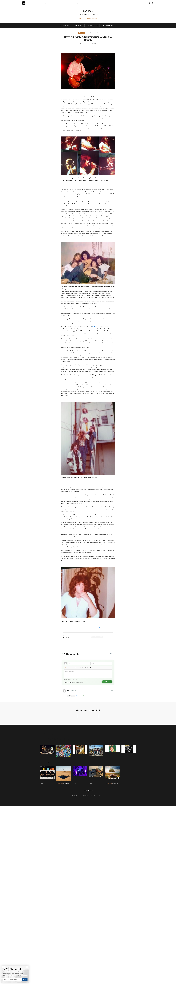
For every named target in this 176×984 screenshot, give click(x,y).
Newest (106, 653)
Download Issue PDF (110, 25)
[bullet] (83, 668)
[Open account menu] (149, 3)
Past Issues (93, 25)
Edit (78, 695)
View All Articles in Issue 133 (88, 716)
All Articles (79, 25)
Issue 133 (86, 636)
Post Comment (107, 681)
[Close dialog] (27, 967)
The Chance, (95, 326)
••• (112, 690)
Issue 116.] (109, 96)
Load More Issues (88, 790)
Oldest (111, 653)
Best (102, 653)
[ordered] (81, 668)
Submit (25, 979)
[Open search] (146, 3)
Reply (84, 695)
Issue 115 (101, 96)
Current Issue (66, 25)
